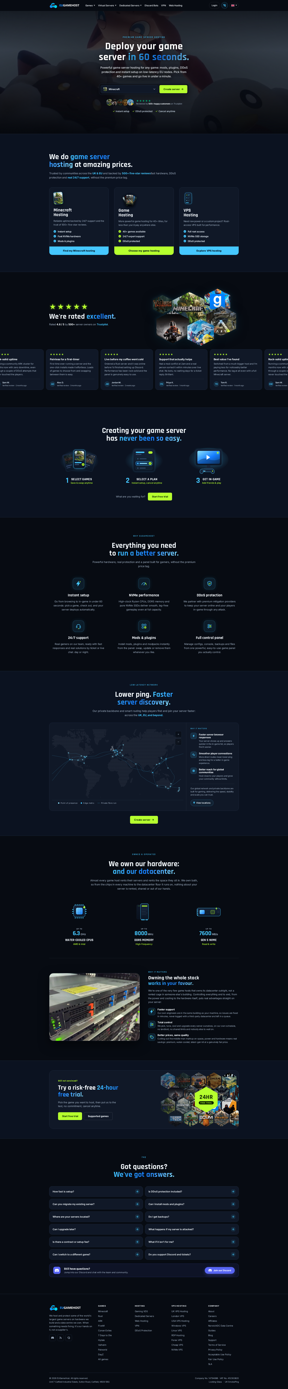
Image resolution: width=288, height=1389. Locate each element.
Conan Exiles (105, 1330)
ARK (100, 1321)
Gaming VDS (141, 1311)
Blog (210, 1335)
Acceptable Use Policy (219, 1354)
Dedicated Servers (130, 5)
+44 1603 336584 (224, 5)
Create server (172, 89)
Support (212, 1340)
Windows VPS (178, 1325)
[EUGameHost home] (64, 5)
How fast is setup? (63, 1191)
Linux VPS (176, 1330)
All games (103, 1359)
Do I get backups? (158, 1216)
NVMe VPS (177, 1349)
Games (90, 5)
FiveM (101, 1325)
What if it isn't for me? (161, 1241)
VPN (163, 5)
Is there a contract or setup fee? (71, 1241)
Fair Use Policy (216, 1359)
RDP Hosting (177, 1335)
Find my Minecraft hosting (79, 250)
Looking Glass (215, 1382)
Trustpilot (102, 324)
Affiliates (212, 1321)
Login (214, 5)
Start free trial (160, 496)
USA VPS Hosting (180, 1321)
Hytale (101, 1340)
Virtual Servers (107, 5)
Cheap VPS (177, 1345)
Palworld (102, 1349)
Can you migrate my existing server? (73, 1204)
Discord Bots (151, 5)
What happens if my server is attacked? (171, 1229)
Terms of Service (217, 1345)
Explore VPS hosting (208, 250)
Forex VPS (176, 1340)
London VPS (177, 1316)
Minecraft (103, 1311)
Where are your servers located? (71, 1216)
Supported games (98, 1116)
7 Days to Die (105, 1335)
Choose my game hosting (144, 250)
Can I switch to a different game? (71, 1254)
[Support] (68, 1337)
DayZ (100, 1354)
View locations (203, 803)
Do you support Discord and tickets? (169, 1254)
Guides (212, 1330)
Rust (100, 1316)
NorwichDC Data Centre (220, 1325)
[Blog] (60, 1337)
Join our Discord (222, 1270)
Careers (212, 1316)
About (211, 1311)
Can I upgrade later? (64, 1229)
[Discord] (52, 1337)
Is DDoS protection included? (165, 1191)
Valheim (102, 1345)
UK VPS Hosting (179, 1311)
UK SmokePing (232, 1382)
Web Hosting (175, 5)
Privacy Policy (215, 1349)
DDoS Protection (143, 1330)
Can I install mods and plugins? (166, 1204)
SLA (210, 1364)
